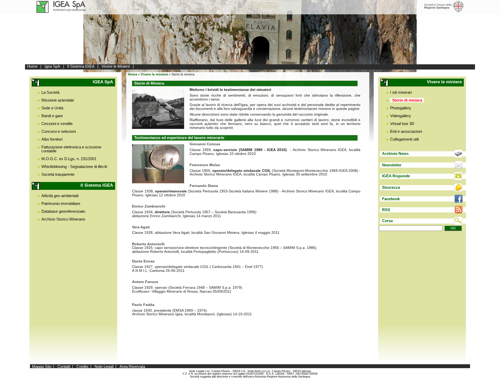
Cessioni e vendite (57, 123)
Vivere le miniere (154, 74)
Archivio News (395, 153)
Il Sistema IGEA (81, 66)
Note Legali (104, 366)
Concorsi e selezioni (58, 131)
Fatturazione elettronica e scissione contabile (71, 149)
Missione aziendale (57, 100)
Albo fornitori (52, 139)
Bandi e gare (52, 116)
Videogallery (400, 116)
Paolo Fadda (143, 305)
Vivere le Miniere (116, 66)
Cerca (387, 220)
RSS (386, 210)
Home (32, 66)
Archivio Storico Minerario (63, 219)
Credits (82, 366)
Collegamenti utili (404, 139)
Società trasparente (57, 174)
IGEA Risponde (396, 176)
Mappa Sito (41, 366)
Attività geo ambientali (59, 195)
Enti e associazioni (406, 131)
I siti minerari (401, 92)
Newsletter (392, 165)
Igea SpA (52, 66)
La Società (50, 92)
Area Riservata (132, 366)
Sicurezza (391, 187)
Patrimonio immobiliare (60, 203)
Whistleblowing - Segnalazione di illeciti (74, 166)
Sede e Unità (52, 108)
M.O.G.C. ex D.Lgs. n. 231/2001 (68, 158)
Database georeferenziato (63, 211)
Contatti (63, 366)
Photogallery (400, 108)
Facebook (391, 199)
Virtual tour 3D (402, 123)
